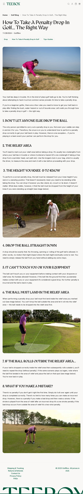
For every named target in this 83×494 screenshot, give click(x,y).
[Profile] (72, 4)
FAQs (15, 478)
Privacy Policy (15, 476)
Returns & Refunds (15, 471)
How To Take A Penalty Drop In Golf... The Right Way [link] (44, 15)
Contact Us (15, 473)
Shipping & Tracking (15, 468)
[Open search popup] (68, 4)
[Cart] (76, 4)
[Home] (13, 4)
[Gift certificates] (79, 4)
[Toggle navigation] (4, 4)
